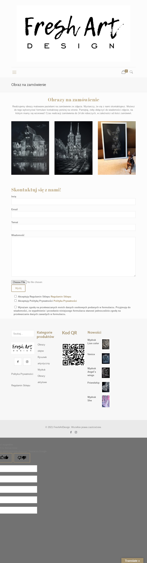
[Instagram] (76, 432)
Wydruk (42, 369)
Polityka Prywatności (65, 301)
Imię (13, 196)
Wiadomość (17, 235)
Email (14, 209)
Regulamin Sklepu (61, 296)
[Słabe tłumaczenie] (22, 458)
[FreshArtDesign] (73, 33)
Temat (14, 222)
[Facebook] (71, 432)
